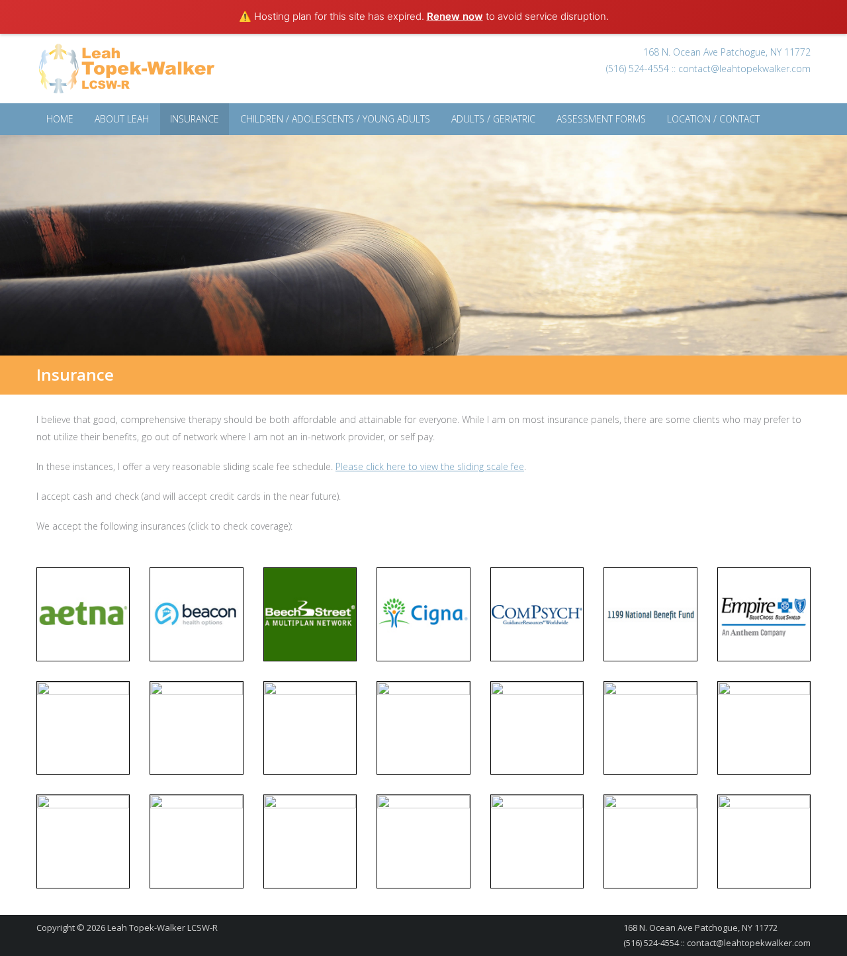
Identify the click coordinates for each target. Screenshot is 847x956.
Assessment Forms (601, 119)
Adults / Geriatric (493, 119)
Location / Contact (713, 119)
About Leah (122, 119)
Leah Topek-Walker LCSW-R (162, 927)
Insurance (194, 119)
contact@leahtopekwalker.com (744, 68)
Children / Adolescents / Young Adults (335, 119)
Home (59, 119)
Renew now (455, 16)
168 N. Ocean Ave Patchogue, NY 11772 (727, 52)
